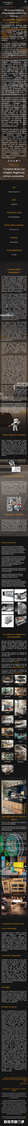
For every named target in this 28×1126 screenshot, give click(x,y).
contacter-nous (18, 673)
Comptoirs (16, 661)
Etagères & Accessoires (18, 667)
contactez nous (6, 851)
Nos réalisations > (14, 854)
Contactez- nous (14, 164)
